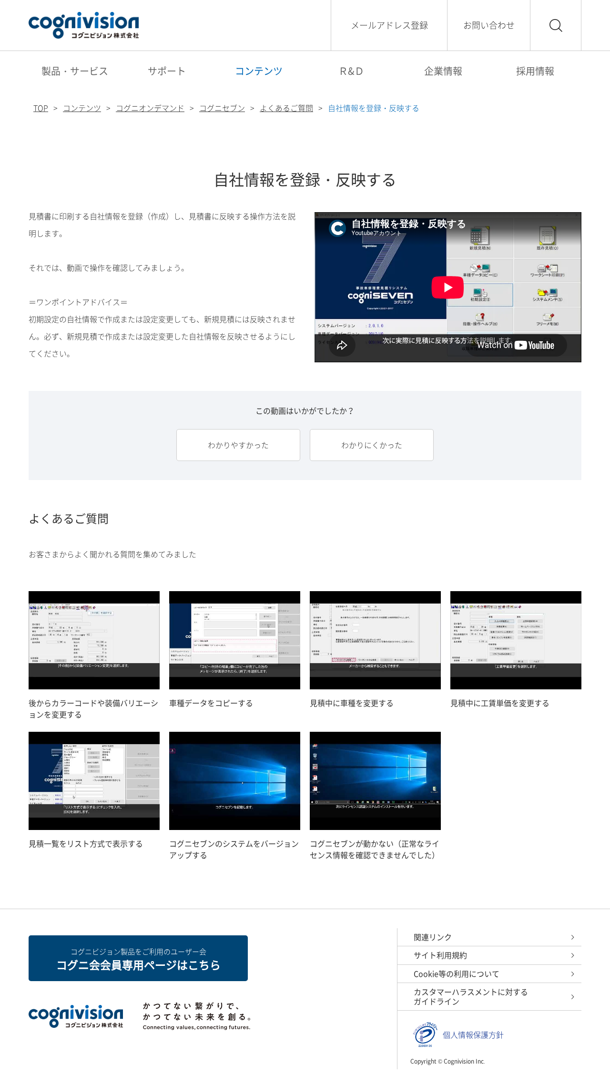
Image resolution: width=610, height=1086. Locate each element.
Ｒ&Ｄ (351, 71)
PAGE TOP (581, 1057)
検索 (555, 25)
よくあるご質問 (286, 107)
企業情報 (443, 71)
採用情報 (535, 71)
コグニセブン (222, 107)
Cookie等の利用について (456, 973)
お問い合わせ (489, 25)
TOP (40, 107)
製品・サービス (74, 71)
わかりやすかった (238, 445)
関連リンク (433, 937)
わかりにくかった (371, 445)
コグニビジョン (84, 25)
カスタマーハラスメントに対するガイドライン (471, 996)
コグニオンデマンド (150, 107)
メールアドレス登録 (389, 25)
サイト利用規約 (440, 955)
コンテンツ (259, 71)
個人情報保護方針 (473, 1035)
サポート (167, 71)
